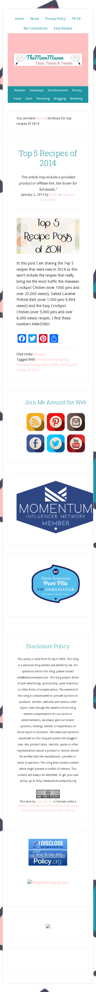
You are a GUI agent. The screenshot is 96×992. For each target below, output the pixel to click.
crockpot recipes (49, 359)
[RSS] (35, 430)
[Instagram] (76, 430)
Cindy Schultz (44, 801)
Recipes (39, 354)
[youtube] (76, 452)
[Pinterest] (56, 430)
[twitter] (56, 452)
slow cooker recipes (55, 365)
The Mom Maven (48, 60)
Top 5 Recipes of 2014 (48, 158)
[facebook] (35, 452)
